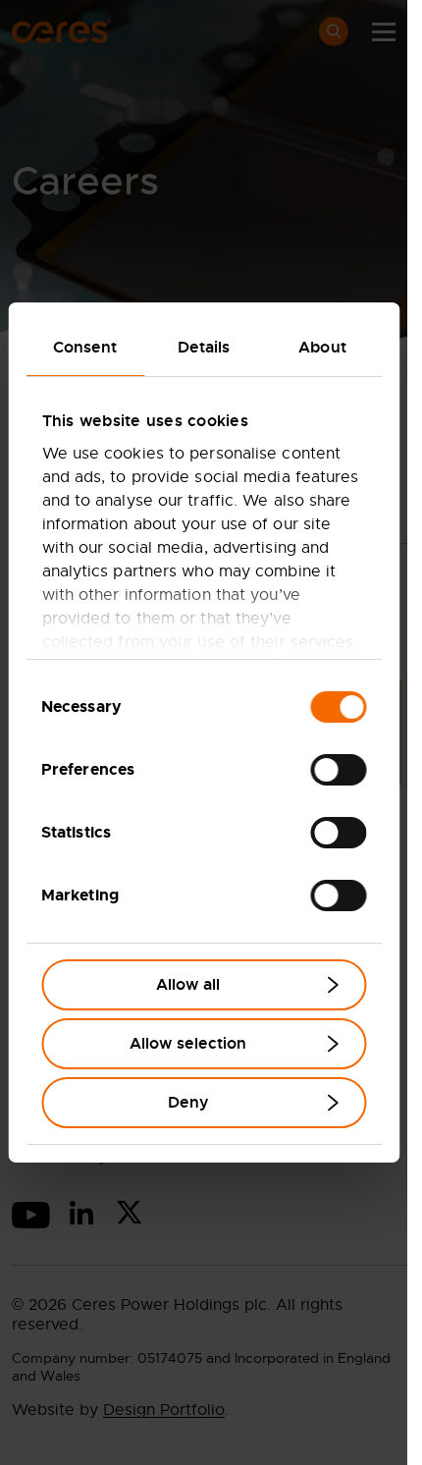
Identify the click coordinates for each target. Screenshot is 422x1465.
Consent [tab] (85, 347)
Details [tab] (204, 347)
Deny (188, 1102)
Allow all (188, 984)
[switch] (338, 770)
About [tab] (322, 347)
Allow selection (188, 1043)
